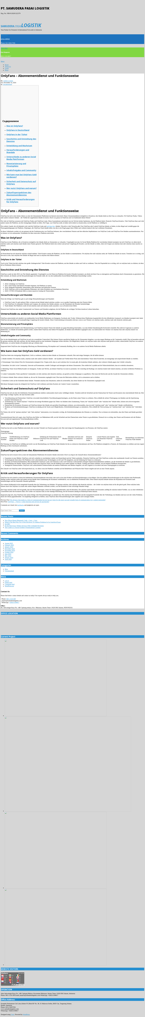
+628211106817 (14, 602)
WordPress (26, 1014)
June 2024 (8, 554)
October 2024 (9, 552)
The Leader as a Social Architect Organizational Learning (23, 527)
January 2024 (9, 557)
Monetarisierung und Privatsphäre (16, 164)
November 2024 (10, 550)
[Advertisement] (19, 103)
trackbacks (20, 505)
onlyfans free (51, 226)
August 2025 (9, 543)
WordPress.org (9, 586)
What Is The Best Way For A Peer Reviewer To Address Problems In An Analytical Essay (33, 522)
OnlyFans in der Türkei (16, 134)
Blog (6, 569)
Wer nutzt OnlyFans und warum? (21, 188)
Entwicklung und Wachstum (19, 145)
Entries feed (8, 582)
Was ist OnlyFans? (14, 126)
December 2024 (10, 549)
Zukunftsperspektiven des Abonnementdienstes (18, 193)
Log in (7, 581)
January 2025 (9, 547)
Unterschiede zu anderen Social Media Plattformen (21, 157)
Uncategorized (7, 84)
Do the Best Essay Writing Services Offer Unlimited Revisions (24, 526)
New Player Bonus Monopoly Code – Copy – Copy (21, 520)
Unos (12, 1014)
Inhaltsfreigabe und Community (21, 170)
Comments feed (9, 584)
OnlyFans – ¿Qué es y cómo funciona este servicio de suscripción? (28, 502)
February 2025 (9, 545)
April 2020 (8, 559)
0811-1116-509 (11, 599)
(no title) (7, 524)
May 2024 (8, 556)
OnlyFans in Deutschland (17, 130)
